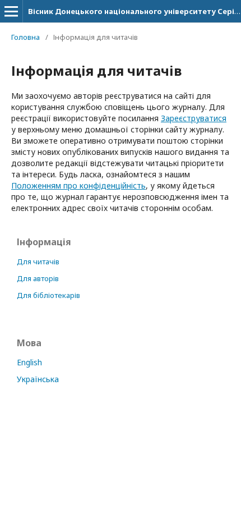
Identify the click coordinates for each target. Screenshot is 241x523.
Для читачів (38, 261)
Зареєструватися (193, 118)
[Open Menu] (11, 11)
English (29, 362)
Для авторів (38, 278)
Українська (38, 379)
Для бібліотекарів (48, 295)
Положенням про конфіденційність (78, 185)
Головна (25, 37)
